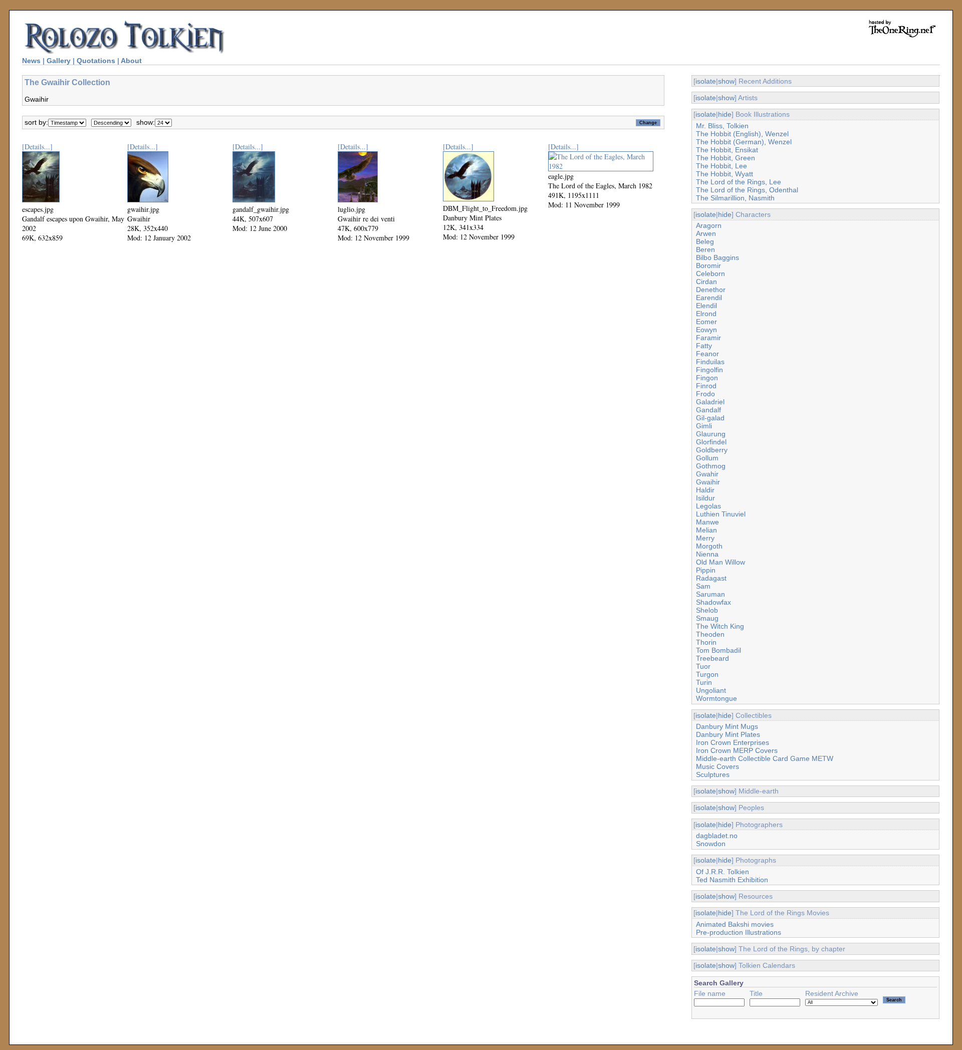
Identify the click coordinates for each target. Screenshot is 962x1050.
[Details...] (37, 146)
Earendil (709, 298)
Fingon (707, 378)
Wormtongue (716, 698)
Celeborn (710, 274)
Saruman (710, 594)
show (726, 81)
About (131, 61)
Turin (704, 682)
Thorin (706, 642)
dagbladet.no (717, 836)
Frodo (705, 394)
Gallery (59, 61)
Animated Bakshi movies (735, 924)
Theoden (710, 634)
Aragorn (709, 225)
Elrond (706, 314)
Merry (705, 538)
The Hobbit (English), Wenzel (742, 134)
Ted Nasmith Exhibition (732, 880)
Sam (703, 586)
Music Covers (717, 766)
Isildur (705, 498)
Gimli (704, 426)
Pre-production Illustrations (738, 932)
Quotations (96, 61)
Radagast (711, 578)
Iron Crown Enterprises (732, 742)
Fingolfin (709, 370)
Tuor (703, 666)
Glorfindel (711, 442)
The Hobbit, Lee (721, 166)
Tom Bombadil (718, 650)
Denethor (711, 290)
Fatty (704, 346)
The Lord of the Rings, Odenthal (747, 190)
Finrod (706, 386)
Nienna (707, 554)
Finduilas (710, 362)
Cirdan (706, 282)
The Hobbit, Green (725, 158)
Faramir (708, 338)
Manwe (707, 522)
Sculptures (713, 774)
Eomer (706, 322)
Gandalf (708, 410)
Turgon (707, 674)
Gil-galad (710, 418)
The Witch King (720, 626)
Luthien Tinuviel (721, 514)
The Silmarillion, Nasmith (735, 198)
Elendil (706, 306)
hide (725, 114)
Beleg (705, 241)
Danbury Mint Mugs (727, 726)
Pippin (705, 570)
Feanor (707, 354)
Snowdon (711, 844)
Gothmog (711, 466)
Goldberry (712, 450)
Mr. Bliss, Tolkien (722, 126)
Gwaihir (708, 482)
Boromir (708, 265)
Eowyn (706, 330)
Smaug (707, 618)
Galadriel (710, 402)
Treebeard (712, 658)
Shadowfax (713, 602)
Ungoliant (711, 690)
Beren (705, 249)
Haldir (705, 490)
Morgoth (709, 546)
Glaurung (711, 434)
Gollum (707, 458)
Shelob (707, 610)
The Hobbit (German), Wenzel (744, 142)
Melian (706, 530)
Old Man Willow (720, 562)
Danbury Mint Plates (728, 734)
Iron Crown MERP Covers (737, 750)
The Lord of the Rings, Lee (738, 182)
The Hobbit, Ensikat (727, 150)
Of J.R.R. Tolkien (722, 872)
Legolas (708, 506)
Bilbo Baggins (717, 257)
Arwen (706, 233)
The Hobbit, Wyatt (724, 174)
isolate (705, 81)
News (31, 61)
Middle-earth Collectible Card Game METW (764, 758)
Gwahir (707, 474)
